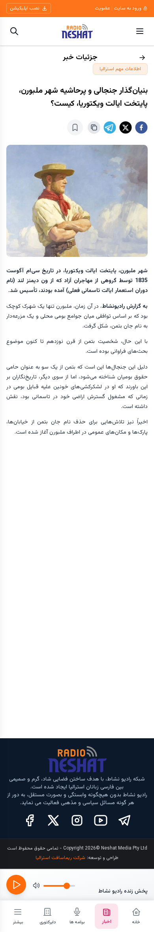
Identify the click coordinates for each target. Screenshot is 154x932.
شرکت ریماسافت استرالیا (60, 858)
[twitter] (125, 127)
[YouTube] (100, 820)
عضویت (102, 8)
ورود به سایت (127, 8)
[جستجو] (14, 31)
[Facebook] (29, 820)
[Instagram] (77, 820)
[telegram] (109, 127)
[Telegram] (124, 820)
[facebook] (141, 127)
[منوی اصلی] (140, 31)
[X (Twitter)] (53, 820)
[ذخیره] (75, 127)
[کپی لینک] (94, 127)
